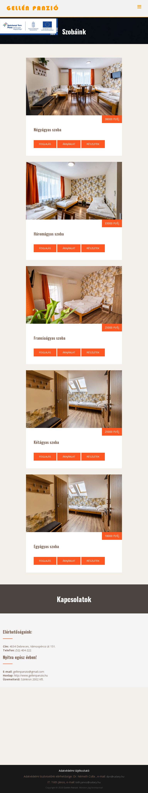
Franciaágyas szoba (49, 338)
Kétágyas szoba (46, 442)
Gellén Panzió (71, 787)
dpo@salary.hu (115, 776)
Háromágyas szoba (49, 234)
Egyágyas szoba (46, 546)
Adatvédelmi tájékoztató (74, 770)
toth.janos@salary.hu (88, 782)
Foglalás (45, 144)
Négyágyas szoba (47, 129)
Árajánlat (69, 144)
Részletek (93, 144)
